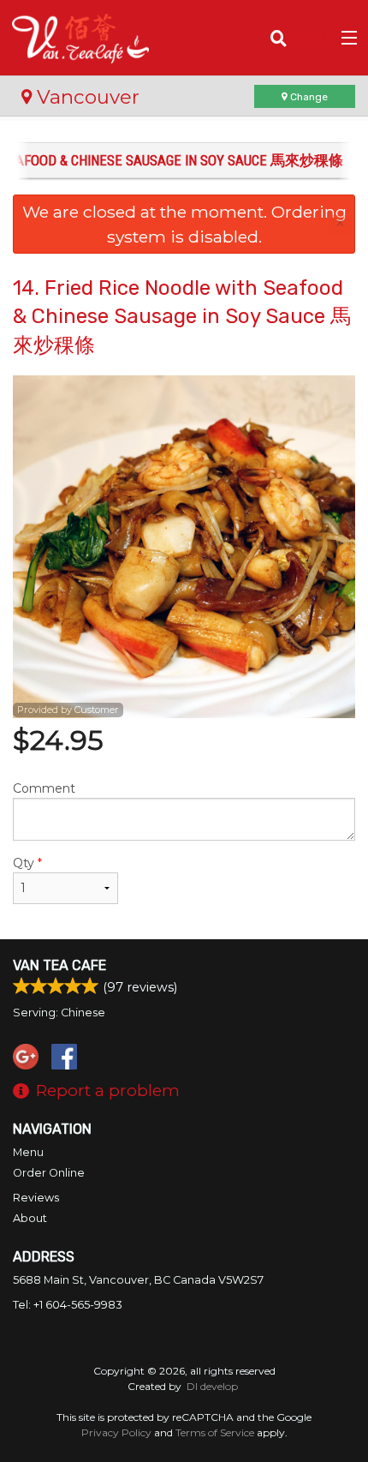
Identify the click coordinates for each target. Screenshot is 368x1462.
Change (308, 97)
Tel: (67, 1304)
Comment (44, 788)
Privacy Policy (116, 1432)
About (30, 1218)
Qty (27, 863)
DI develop (212, 1386)
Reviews (36, 1197)
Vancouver (85, 97)
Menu (28, 1152)
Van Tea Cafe (59, 965)
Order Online (49, 1172)
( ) (322, 37)
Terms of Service (214, 1432)
